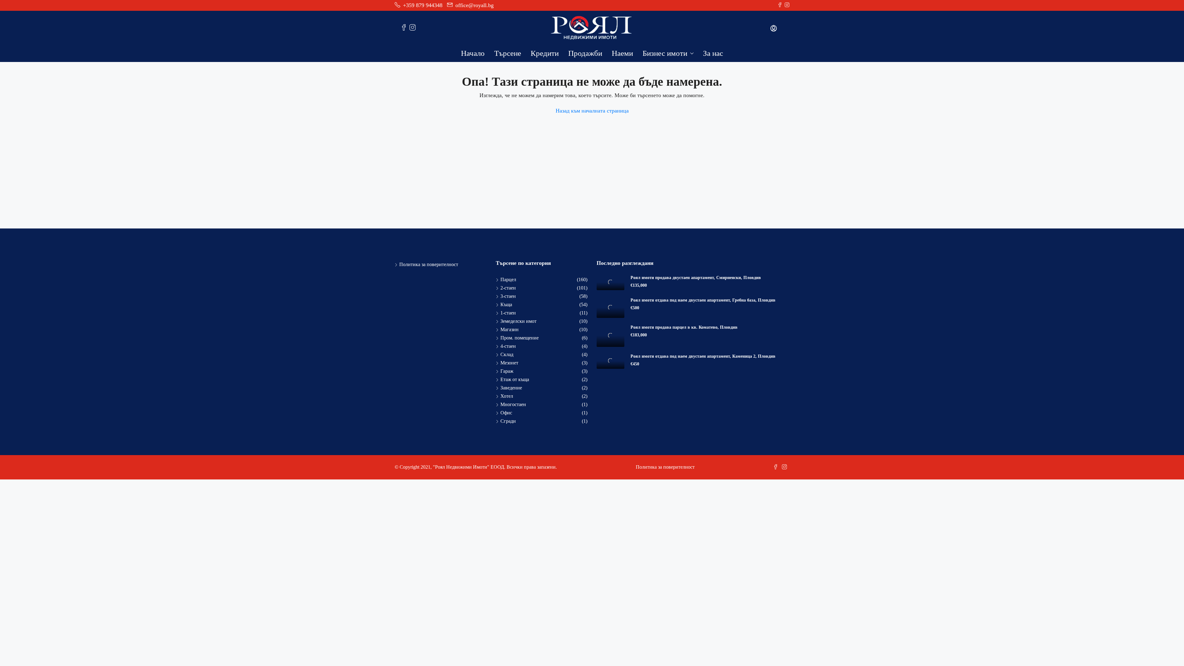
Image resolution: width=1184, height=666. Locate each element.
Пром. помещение (519, 337)
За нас (713, 53)
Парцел (508, 279)
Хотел (506, 396)
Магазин (509, 329)
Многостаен (513, 404)
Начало (473, 53)
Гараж (506, 371)
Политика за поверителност (428, 264)
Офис (506, 412)
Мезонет (509, 362)
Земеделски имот (518, 321)
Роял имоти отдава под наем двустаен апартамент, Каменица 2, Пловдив (703, 356)
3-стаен (508, 296)
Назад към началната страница (592, 111)
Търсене (507, 53)
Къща (506, 304)
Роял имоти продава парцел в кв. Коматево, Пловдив (684, 327)
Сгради (508, 421)
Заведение (511, 387)
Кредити (545, 53)
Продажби (585, 53)
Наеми (622, 53)
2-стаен (508, 287)
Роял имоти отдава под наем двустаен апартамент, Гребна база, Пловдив (703, 300)
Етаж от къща (514, 379)
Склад (506, 354)
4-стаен (508, 346)
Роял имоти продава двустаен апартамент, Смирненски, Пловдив (696, 277)
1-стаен (508, 312)
